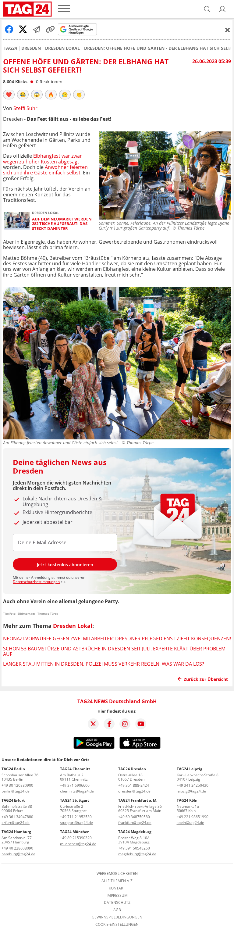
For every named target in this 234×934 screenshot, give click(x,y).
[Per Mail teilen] (36, 29)
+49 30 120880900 (17, 785)
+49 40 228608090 (17, 848)
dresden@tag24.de (134, 791)
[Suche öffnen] (207, 9)
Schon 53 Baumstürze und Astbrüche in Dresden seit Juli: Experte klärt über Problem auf (114, 651)
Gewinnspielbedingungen (117, 917)
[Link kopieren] (50, 29)
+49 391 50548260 (134, 848)
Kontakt (117, 888)
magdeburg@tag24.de (137, 854)
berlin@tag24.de (16, 791)
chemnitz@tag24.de (77, 791)
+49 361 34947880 (17, 816)
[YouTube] (140, 723)
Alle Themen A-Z (117, 881)
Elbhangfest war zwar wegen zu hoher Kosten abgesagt (42, 158)
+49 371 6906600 (75, 785)
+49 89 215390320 (76, 837)
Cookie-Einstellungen (117, 924)
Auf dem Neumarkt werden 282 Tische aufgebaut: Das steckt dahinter (62, 224)
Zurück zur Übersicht (206, 679)
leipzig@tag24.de (191, 791)
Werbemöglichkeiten (117, 873)
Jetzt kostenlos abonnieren (65, 564)
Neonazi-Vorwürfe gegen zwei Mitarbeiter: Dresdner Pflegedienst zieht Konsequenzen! (117, 638)
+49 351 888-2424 (133, 785)
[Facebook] (109, 723)
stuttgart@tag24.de (76, 822)
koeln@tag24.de (190, 822)
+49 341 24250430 (192, 785)
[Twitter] (93, 723)
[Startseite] (27, 9)
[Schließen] (227, 30)
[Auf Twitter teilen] (23, 29)
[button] (222, 9)
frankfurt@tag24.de (134, 822)
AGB (117, 910)
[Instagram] (124, 723)
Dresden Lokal (62, 48)
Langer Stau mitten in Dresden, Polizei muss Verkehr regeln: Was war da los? (103, 663)
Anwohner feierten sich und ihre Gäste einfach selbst (45, 170)
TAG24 (10, 48)
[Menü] (64, 9)
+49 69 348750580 (134, 816)
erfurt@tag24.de (16, 822)
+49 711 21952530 (76, 816)
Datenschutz (117, 902)
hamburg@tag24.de (18, 854)
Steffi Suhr (25, 108)
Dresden (31, 48)
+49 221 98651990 (192, 816)
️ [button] (9, 94)
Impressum (117, 895)
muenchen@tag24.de (78, 843)
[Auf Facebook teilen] (9, 29)
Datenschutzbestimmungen (36, 581)
